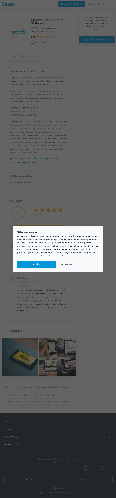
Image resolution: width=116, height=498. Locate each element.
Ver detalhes (66, 264)
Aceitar (36, 264)
